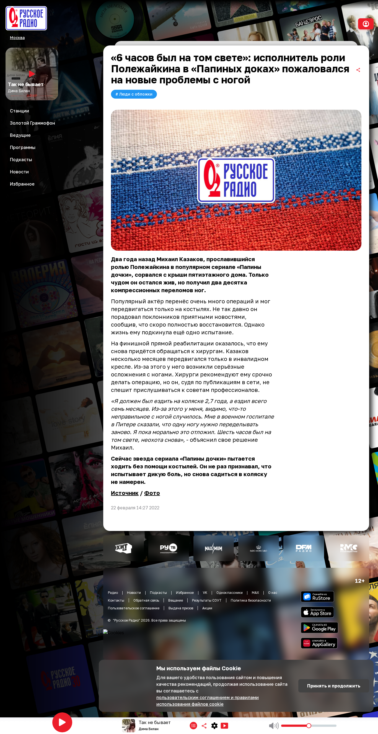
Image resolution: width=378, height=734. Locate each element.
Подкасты (158, 593)
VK (205, 593)
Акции (207, 608)
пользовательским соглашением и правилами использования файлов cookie (207, 701)
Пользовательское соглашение (133, 608)
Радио (113, 593)
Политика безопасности (251, 600)
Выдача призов (181, 608)
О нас (272, 593)
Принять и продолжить (333, 686)
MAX (255, 593)
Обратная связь (146, 600)
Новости (134, 593)
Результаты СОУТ (207, 600)
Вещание (175, 600)
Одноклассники (229, 593)
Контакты (116, 600)
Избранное (185, 593)
